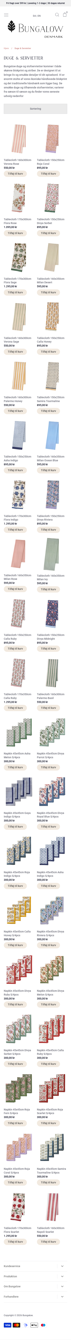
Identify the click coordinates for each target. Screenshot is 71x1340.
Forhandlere (11, 1296)
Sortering (35, 108)
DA (34, 16)
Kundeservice (12, 1266)
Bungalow (28, 1315)
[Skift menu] (6, 14)
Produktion (10, 1276)
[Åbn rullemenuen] (62, 1266)
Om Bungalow (12, 1286)
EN (39, 16)
